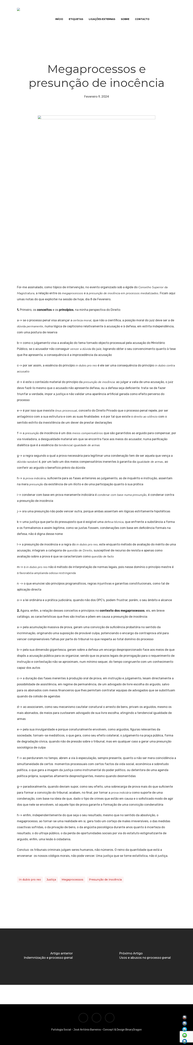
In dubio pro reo (30, 879)
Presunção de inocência (105, 879)
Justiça (51, 879)
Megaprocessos (72, 879)
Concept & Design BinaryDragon (122, 1029)
